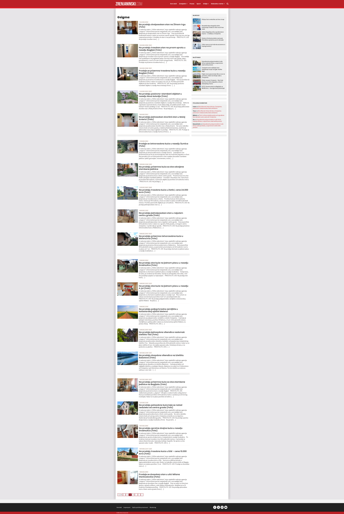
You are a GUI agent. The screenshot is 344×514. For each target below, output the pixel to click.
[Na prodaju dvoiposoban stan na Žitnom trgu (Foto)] (127, 27)
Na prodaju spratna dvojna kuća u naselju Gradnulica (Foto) (160, 429)
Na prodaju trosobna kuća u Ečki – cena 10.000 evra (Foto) (163, 452)
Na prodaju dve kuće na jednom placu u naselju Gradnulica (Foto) (163, 264)
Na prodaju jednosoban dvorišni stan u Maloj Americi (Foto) (162, 118)
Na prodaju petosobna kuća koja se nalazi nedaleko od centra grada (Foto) (160, 406)
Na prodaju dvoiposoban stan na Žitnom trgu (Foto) (162, 25)
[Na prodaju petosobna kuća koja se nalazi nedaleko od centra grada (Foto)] (127, 408)
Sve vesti (173, 4)
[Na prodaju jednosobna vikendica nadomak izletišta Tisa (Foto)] (127, 335)
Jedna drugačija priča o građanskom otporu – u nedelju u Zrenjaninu (213, 32)
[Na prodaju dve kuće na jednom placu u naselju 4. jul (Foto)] (127, 289)
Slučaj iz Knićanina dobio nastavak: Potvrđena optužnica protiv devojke (213, 39)
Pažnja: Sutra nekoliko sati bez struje (213, 19)
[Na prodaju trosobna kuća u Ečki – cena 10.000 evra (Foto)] (127, 454)
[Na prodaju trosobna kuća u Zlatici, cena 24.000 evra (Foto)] (127, 193)
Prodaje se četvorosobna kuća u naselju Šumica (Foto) (163, 144)
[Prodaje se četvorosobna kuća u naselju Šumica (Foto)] (127, 146)
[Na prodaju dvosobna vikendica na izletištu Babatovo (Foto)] (127, 358)
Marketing (153, 507)
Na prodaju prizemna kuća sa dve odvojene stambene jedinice (161, 168)
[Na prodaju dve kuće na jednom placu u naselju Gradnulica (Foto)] (127, 266)
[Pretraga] (227, 4)
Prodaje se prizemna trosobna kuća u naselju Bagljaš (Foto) (162, 71)
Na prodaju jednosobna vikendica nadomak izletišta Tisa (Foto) (162, 333)
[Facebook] (215, 507)
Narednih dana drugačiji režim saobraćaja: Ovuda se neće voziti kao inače (213, 27)
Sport (199, 4)
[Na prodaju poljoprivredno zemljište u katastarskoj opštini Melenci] (127, 312)
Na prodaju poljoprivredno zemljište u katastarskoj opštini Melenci (158, 310)
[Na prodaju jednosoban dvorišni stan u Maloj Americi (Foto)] (127, 120)
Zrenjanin (182, 4)
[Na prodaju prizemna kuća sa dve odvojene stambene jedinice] (127, 170)
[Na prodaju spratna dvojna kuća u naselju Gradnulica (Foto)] (127, 431)
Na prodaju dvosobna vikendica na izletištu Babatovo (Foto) (161, 356)
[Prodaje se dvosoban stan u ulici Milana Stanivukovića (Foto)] (127, 477)
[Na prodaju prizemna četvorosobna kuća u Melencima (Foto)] (127, 239)
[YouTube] (225, 507)
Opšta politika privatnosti (140, 507)
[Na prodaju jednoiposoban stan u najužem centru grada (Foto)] (127, 216)
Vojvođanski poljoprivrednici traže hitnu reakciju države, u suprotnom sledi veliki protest (212, 63)
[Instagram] (222, 507)
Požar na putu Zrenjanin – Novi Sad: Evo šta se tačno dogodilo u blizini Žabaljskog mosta (212, 82)
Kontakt (119, 507)
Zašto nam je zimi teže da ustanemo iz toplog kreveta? (213, 45)
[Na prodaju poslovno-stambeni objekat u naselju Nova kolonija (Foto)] (127, 97)
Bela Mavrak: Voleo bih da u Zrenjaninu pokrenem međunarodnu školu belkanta (207, 107)
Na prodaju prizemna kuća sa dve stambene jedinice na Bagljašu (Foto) (162, 383)
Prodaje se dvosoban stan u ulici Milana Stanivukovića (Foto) (159, 475)
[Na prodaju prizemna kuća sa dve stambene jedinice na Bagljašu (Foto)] (127, 385)
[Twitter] (218, 507)
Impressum (126, 507)
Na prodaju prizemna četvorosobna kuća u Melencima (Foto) (161, 237)
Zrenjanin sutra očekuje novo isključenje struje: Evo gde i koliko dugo (212, 69)
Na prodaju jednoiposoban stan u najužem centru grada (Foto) (161, 214)
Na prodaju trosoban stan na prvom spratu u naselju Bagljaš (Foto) (162, 48)
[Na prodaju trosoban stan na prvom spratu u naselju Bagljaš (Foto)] (127, 50)
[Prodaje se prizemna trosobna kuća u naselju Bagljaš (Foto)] (127, 73)
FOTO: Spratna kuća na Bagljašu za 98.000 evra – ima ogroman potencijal (213, 87)
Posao (192, 4)
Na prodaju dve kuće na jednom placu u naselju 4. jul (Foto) (163, 287)
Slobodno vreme (217, 4)
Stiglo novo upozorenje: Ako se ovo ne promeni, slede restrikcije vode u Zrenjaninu (213, 75)
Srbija (205, 4)
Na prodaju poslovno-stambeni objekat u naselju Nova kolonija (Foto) (160, 95)
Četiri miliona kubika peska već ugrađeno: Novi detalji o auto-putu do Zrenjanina (208, 116)
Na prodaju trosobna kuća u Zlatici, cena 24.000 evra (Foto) (163, 191)
